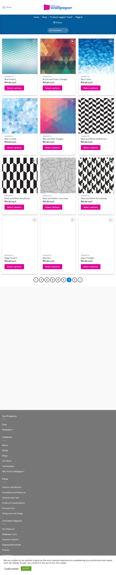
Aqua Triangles (87, 258)
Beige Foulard (11, 258)
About (5, 445)
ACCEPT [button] (26, 568)
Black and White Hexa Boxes (17, 198)
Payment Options (10, 539)
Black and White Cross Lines (55, 198)
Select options (14, 88)
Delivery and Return (11, 487)
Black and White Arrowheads (94, 198)
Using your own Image (12, 513)
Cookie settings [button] (11, 568)
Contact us (7, 555)
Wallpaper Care (9, 534)
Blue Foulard (10, 79)
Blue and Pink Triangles (53, 139)
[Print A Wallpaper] (58, 7)
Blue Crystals (10, 139)
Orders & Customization (13, 503)
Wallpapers (7, 429)
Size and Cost (8, 508)
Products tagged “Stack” (61, 17)
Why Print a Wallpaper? (13, 471)
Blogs (5, 455)
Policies (6, 550)
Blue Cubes (86, 79)
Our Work (6, 461)
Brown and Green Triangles (55, 79)
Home (36, 17)
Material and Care (10, 497)
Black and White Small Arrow (94, 139)
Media (5, 450)
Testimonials (8, 466)
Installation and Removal (13, 492)
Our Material (8, 529)
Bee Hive (47, 258)
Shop (44, 17)
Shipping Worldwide (11, 544)
